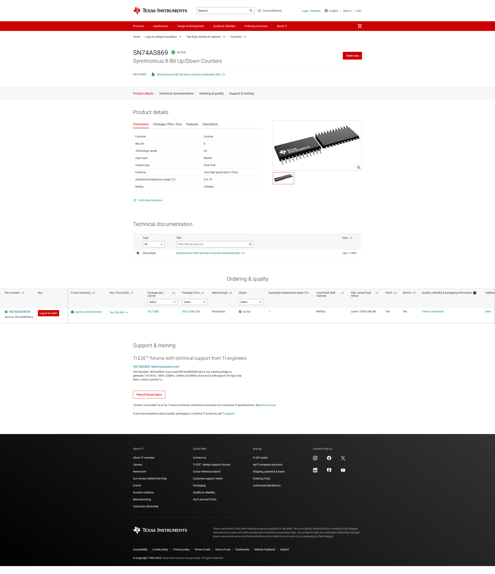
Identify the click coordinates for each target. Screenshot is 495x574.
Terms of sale (202, 549)
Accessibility (140, 549)
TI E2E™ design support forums (211, 464)
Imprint (284, 549)
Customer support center (208, 478)
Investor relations (143, 492)
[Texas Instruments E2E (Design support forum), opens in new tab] (329, 471)
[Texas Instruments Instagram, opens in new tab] (315, 459)
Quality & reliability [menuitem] (224, 26)
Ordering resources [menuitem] (256, 26)
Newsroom (139, 471)
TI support (228, 413)
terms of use (267, 405)
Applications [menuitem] (160, 26)
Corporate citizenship (146, 506)
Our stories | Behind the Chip (150, 478)
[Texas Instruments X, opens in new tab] (343, 459)
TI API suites (260, 457)
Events (137, 485)
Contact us (199, 457)
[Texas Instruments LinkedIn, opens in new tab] (315, 471)
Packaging (199, 485)
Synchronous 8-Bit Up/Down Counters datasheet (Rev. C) (191, 74)
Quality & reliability (204, 492)
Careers (137, 464)
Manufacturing (142, 499)
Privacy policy (181, 549)
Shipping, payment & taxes (269, 471)
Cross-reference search (207, 471)
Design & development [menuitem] (191, 26)
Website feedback (264, 549)
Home (136, 36)
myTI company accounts (267, 464)
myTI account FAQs (204, 499)
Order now (352, 55)
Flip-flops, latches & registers (204, 36)
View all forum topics (149, 394)
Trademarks (242, 549)
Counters (236, 36)
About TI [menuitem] (282, 26)
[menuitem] (360, 26)
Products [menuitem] (138, 26)
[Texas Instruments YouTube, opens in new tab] (343, 471)
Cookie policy (160, 549)
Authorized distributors (267, 485)
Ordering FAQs (261, 478)
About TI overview (143, 457)
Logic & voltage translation (161, 36)
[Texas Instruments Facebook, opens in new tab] (329, 459)
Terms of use (222, 549)
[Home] (160, 10)
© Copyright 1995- (147, 558)
